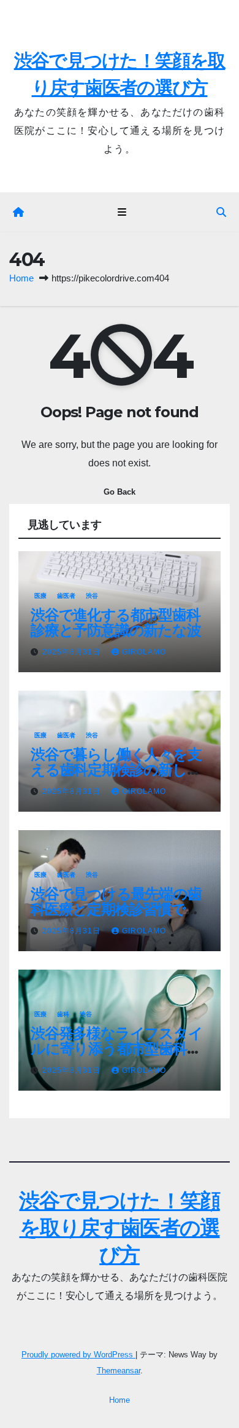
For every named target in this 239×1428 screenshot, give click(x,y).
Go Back (119, 491)
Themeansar (118, 1370)
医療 (40, 595)
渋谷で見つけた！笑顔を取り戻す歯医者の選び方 (119, 1228)
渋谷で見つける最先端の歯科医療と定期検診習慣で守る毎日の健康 (116, 909)
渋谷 (92, 595)
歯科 (63, 1014)
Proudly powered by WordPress (78, 1354)
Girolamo (144, 652)
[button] (221, 212)
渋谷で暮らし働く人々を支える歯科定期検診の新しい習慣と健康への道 (116, 769)
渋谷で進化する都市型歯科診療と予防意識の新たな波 (116, 622)
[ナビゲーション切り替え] (121, 212)
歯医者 (66, 595)
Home (21, 278)
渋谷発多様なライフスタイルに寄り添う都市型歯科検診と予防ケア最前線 (117, 1048)
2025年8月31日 (72, 652)
